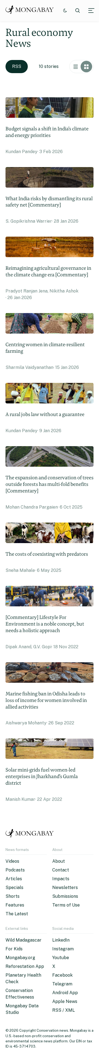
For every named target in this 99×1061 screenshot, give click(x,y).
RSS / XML (63, 1010)
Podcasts (15, 870)
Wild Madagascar (24, 940)
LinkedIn (61, 940)
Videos (12, 861)
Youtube (60, 957)
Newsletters (65, 887)
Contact (60, 870)
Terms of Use (66, 905)
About (58, 861)
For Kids (14, 948)
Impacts (60, 878)
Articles (14, 878)
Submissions (65, 896)
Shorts (13, 896)
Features (15, 905)
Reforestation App (25, 966)
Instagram (63, 948)
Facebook (62, 975)
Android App (65, 992)
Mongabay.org (20, 957)
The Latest (17, 913)
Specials (14, 887)
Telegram (62, 984)
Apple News (64, 1001)
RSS (16, 66)
